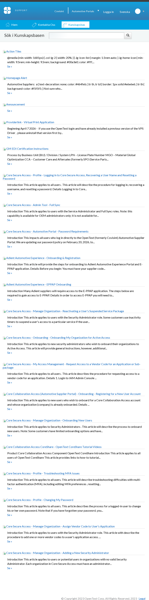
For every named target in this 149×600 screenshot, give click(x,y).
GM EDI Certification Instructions (27, 148)
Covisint (59, 11)
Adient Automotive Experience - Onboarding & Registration (43, 258)
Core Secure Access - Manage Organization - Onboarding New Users (49, 420)
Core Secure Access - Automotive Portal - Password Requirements (47, 231)
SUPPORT (21, 10)
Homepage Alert (16, 77)
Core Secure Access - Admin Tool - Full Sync (33, 205)
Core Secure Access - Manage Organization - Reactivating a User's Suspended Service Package (65, 311)
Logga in (108, 11)
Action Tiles (13, 51)
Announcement (15, 104)
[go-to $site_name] (7, 10)
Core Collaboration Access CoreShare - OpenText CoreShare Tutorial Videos (54, 446)
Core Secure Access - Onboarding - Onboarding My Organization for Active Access (58, 337)
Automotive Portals (83, 11)
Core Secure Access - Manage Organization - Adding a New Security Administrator (57, 552)
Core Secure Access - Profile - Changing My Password (39, 499)
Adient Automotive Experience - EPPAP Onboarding (38, 284)
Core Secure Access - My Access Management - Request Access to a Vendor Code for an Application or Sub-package (71, 365)
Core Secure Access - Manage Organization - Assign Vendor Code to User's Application (60, 526)
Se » (9, 66)
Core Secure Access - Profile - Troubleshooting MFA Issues (43, 473)
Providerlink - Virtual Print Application (30, 122)
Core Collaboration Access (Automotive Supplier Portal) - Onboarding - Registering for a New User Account (73, 393)
